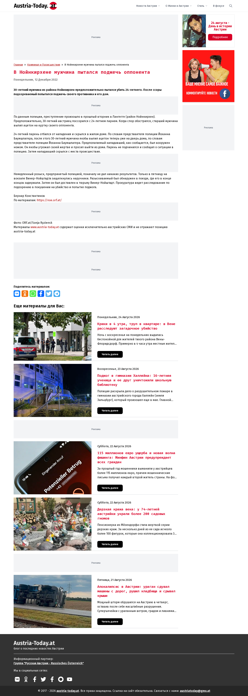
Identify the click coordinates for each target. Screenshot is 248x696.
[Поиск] (230, 5)
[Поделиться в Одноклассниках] (25, 293)
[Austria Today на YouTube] (69, 679)
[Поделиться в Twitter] (49, 293)
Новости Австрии (146, 5)
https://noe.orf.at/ (49, 200)
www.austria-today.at (45, 227)
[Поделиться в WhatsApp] (33, 293)
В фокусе (218, 5)
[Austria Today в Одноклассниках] (26, 679)
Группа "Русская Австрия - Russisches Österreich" (49, 663)
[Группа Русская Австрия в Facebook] (52, 679)
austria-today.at (67, 691)
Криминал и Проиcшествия (43, 64)
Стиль (200, 5)
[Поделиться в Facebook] (41, 293)
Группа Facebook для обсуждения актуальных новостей (205, 54)
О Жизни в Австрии (177, 5)
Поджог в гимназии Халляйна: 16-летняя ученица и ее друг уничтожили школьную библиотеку (71, 365)
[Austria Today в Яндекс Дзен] (61, 679)
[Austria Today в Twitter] (43, 679)
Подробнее (220, 37)
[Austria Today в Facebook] (34, 679)
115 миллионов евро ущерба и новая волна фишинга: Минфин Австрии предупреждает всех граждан (75, 443)
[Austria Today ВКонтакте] (17, 679)
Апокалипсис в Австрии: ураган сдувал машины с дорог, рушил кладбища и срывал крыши (68, 576)
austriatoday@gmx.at (195, 691)
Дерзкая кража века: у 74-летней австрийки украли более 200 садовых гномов (61, 499)
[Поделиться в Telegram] (57, 293)
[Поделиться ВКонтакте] (17, 293)
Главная (18, 64)
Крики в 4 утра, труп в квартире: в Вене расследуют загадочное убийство (58, 314)
